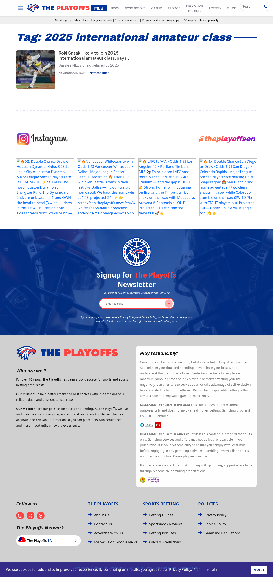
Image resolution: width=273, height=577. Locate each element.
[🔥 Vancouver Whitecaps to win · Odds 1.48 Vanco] (106, 187)
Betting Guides (161, 515)
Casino (156, 8)
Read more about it (209, 569)
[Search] (266, 6)
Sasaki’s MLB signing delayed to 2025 (88, 65)
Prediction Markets (194, 8)
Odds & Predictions (165, 542)
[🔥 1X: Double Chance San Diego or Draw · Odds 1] (228, 187)
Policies (208, 504)
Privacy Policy (215, 515)
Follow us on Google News (115, 542)
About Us (101, 515)
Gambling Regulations (222, 533)
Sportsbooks (134, 8)
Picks (114, 8)
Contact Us (103, 524)
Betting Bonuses (162, 533)
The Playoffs (103, 504)
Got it (259, 570)
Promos (174, 8)
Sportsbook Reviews (165, 524)
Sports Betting (161, 504)
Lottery (215, 8)
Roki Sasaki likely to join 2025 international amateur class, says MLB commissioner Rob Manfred (92, 58)
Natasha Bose (99, 72)
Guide (231, 8)
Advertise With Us (108, 533)
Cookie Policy (215, 524)
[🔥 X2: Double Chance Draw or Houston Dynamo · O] (45, 187)
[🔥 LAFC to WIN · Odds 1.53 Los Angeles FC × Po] (167, 187)
